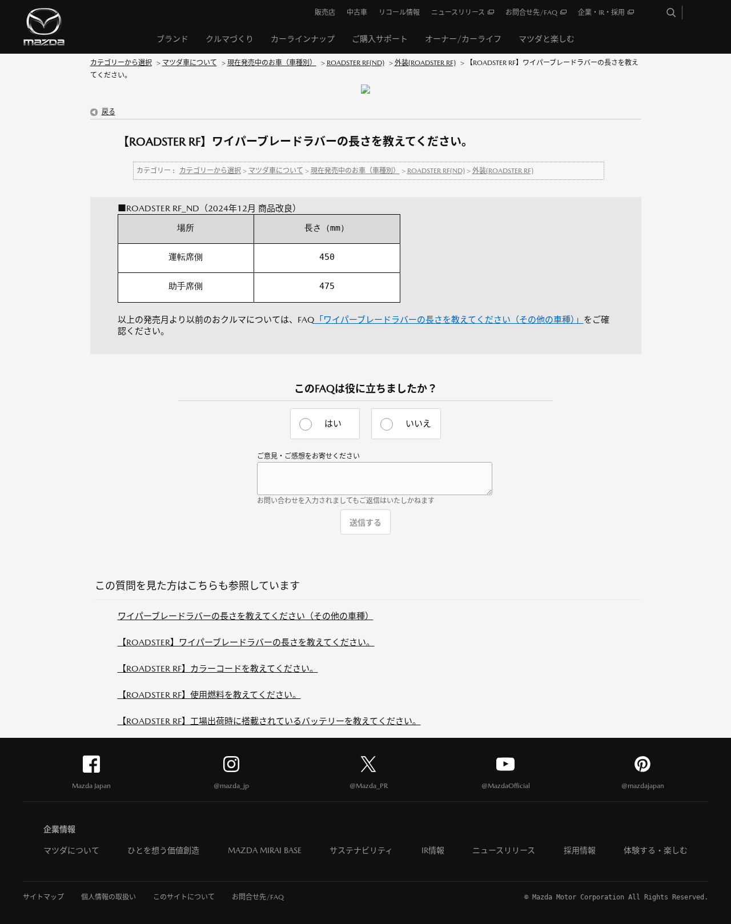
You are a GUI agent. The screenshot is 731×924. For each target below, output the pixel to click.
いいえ (418, 423)
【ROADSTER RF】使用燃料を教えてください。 (209, 695)
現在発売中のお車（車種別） (271, 63)
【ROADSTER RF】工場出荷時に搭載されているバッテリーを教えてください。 (269, 721)
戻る (108, 112)
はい (333, 423)
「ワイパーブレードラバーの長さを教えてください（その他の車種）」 (449, 319)
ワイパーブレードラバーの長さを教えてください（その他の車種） (245, 616)
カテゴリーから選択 (121, 63)
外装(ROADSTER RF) (425, 63)
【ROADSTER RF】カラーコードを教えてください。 (218, 668)
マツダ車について (189, 63)
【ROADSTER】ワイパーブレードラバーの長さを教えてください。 (246, 642)
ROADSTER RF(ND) (355, 63)
